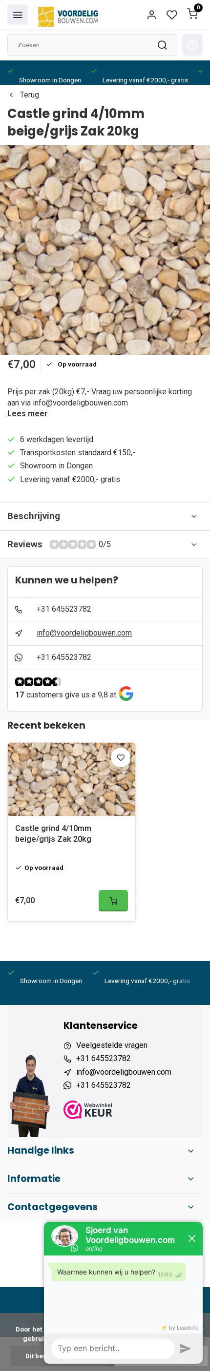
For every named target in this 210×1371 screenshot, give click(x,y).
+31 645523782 (64, 609)
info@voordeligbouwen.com (84, 632)
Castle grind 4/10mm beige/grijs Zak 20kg (53, 834)
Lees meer (27, 413)
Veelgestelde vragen (111, 1045)
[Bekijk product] (113, 900)
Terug (29, 94)
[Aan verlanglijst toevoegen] (120, 757)
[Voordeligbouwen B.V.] (69, 14)
